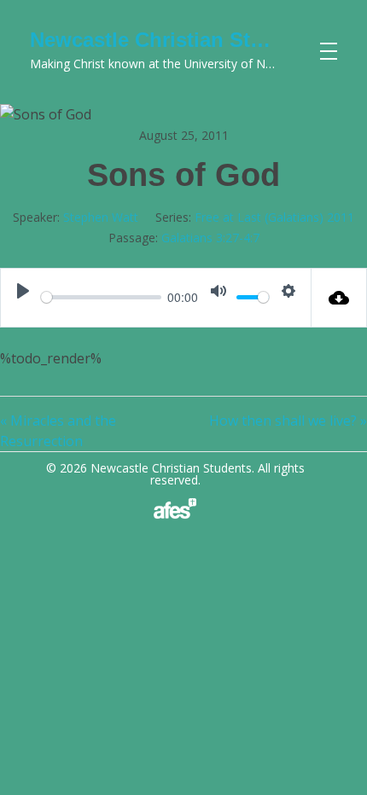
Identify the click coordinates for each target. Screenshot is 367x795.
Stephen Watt (100, 217)
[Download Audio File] (339, 298)
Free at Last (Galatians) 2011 (274, 217)
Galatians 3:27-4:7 (210, 237)
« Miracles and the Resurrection (58, 430)
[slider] (101, 297)
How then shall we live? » (288, 420)
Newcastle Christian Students (173, 39)
